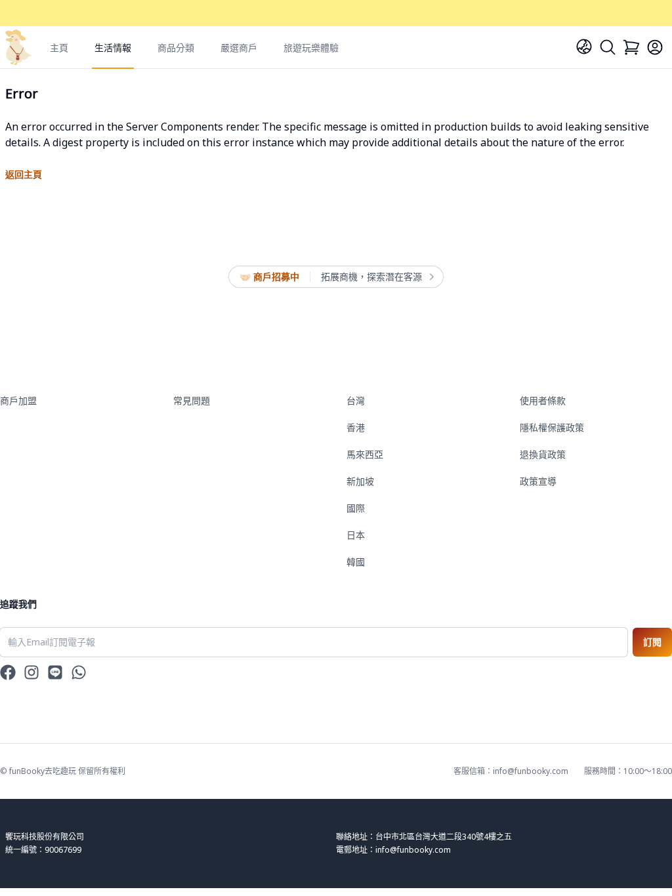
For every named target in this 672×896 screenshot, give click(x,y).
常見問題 (191, 400)
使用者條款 (543, 400)
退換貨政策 (543, 454)
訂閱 (652, 642)
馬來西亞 (364, 454)
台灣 (355, 400)
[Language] (584, 46)
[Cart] (631, 47)
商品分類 (176, 47)
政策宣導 (538, 481)
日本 (355, 535)
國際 (355, 508)
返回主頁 (23, 174)
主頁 (59, 47)
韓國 (355, 562)
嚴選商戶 (238, 47)
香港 (355, 427)
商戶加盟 (18, 400)
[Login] (655, 47)
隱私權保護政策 (552, 427)
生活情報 (112, 47)
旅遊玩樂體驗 (311, 47)
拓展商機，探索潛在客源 (371, 276)
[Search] (608, 47)
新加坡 (360, 481)
